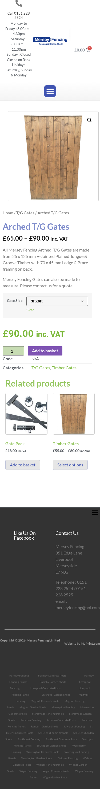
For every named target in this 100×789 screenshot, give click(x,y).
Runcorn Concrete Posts (60, 720)
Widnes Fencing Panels (50, 764)
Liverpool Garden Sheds (56, 694)
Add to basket (45, 350)
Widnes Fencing (68, 758)
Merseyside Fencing (63, 707)
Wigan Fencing (28, 771)
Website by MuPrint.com (82, 643)
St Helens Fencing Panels (53, 732)
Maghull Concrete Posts (45, 701)
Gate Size (14, 300)
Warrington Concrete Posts (42, 751)
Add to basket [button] (22, 464)
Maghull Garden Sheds (32, 707)
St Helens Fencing (74, 726)
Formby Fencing (19, 675)
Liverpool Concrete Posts (45, 688)
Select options (70, 464)
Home (8, 212)
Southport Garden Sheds (51, 745)
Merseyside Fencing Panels (48, 713)
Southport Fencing (29, 739)
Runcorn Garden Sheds (44, 726)
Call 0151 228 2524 (18, 15)
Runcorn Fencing (31, 720)
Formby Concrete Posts (52, 675)
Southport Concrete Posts (61, 739)
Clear (30, 310)
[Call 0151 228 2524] (18, 3)
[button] (50, 91)
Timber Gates (64, 367)
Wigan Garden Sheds (55, 777)
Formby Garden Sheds (53, 681)
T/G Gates (25, 212)
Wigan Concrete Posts (56, 771)
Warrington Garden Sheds (36, 758)
